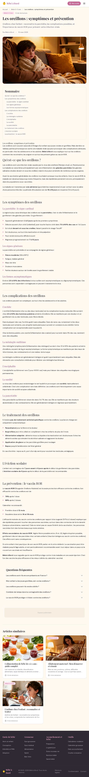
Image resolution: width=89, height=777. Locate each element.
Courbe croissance (75, 753)
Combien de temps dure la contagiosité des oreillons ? (28, 592)
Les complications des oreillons (16, 110)
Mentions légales (58, 771)
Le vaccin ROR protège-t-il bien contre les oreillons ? (28, 598)
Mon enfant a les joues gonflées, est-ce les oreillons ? (28, 581)
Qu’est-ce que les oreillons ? (15, 96)
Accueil (5, 9)
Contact (83, 771)
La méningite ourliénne (15, 116)
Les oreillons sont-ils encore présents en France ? (26, 575)
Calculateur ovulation (75, 741)
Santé (26, 753)
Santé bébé (50, 759)
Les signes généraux (14, 105)
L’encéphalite (11, 119)
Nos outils (75, 3)
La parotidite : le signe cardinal (17, 102)
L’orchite (10, 113)
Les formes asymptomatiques (17, 108)
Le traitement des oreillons (14, 128)
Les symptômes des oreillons (15, 99)
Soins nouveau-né (52, 751)
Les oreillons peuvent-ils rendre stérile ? (22, 586)
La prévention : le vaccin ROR (15, 134)
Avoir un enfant (8, 741)
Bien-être (27, 757)
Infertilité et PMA (8, 749)
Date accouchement (75, 749)
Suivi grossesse (29, 741)
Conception (7, 745)
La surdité (10, 122)
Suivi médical (29, 745)
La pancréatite (12, 125)
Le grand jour (51, 748)
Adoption (6, 753)
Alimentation (29, 749)
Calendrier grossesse (75, 745)
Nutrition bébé (51, 755)
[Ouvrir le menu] (84, 3)
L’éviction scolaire (11, 131)
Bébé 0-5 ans (16, 9)
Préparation (50, 744)
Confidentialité (73, 771)
